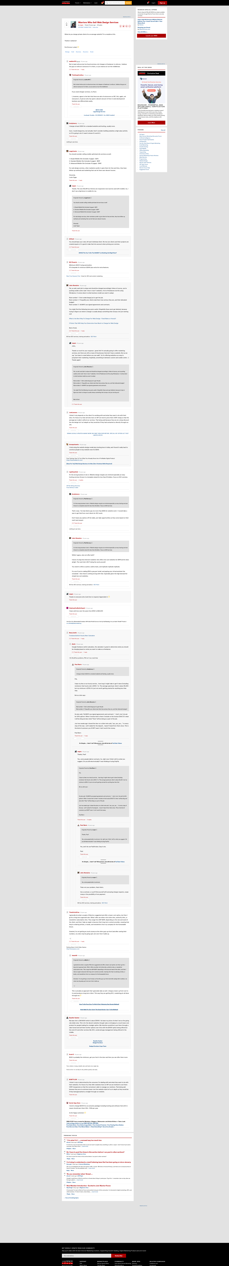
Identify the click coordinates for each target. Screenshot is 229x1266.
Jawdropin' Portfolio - (89, 115)
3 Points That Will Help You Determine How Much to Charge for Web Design (93, 323)
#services (78, 52)
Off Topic (80, 1142)
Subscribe (95, 27)
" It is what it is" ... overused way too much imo (84, 1140)
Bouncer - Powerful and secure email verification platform (151, 106)
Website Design (143, 161)
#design (67, 52)
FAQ (81, 1263)
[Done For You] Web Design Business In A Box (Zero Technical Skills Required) (89, 464)
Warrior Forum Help (144, 168)
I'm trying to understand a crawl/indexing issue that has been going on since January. (99, 1162)
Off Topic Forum (143, 164)
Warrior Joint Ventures (145, 162)
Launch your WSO (151, 36)
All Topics (141, 134)
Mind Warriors (143, 157)
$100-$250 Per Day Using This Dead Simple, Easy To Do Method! (99, 1009)
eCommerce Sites (144, 153)
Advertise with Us (126, 16)
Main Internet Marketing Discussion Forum (150, 136)
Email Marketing (143, 145)
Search (128, 3)
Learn (96, 3)
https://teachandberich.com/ (74, 460)
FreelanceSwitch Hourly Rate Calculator (82, 635)
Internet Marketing (84, 1164)
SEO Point (93, 336)
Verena (141, 25)
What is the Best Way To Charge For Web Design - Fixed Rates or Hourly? (92, 318)
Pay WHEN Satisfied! (109, 115)
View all (163, 130)
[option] (151, 98)
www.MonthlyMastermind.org (73, 623)
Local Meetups (143, 166)
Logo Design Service (99, 111)
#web (91, 52)
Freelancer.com (154, 1263)
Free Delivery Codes (72, 487)
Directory (134, 1263)
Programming (143, 159)
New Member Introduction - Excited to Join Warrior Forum (89, 1185)
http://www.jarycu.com (72, 949)
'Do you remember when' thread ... (80, 1174)
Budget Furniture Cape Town (97, 1046)
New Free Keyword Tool (73, 276)
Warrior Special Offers (103, 1263)
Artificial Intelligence (144, 138)
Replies (69, 1148)
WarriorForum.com (144, 29)
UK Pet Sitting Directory (73, 486)
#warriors (85, 52)
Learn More (151, 123)
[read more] (85, 1146)
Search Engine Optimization (146, 139)
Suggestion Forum (144, 169)
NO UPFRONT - (99, 115)
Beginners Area (81, 1154)
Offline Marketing (144, 150)
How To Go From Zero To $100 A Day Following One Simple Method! (99, 1004)
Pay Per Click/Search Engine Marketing (149, 143)
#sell (72, 52)
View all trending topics (71, 1198)
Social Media (142, 148)
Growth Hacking (143, 146)
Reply (68, 1159)
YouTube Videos (117, 743)
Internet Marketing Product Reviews (148, 155)
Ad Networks (142, 141)
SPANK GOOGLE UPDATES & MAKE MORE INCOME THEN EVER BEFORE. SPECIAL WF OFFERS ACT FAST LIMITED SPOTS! (98, 434)
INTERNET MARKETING (84, 27)
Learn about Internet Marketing (123, 1263)
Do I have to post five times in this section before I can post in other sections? (95, 1152)
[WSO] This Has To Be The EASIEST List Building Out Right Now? (98, 253)
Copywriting (142, 152)
